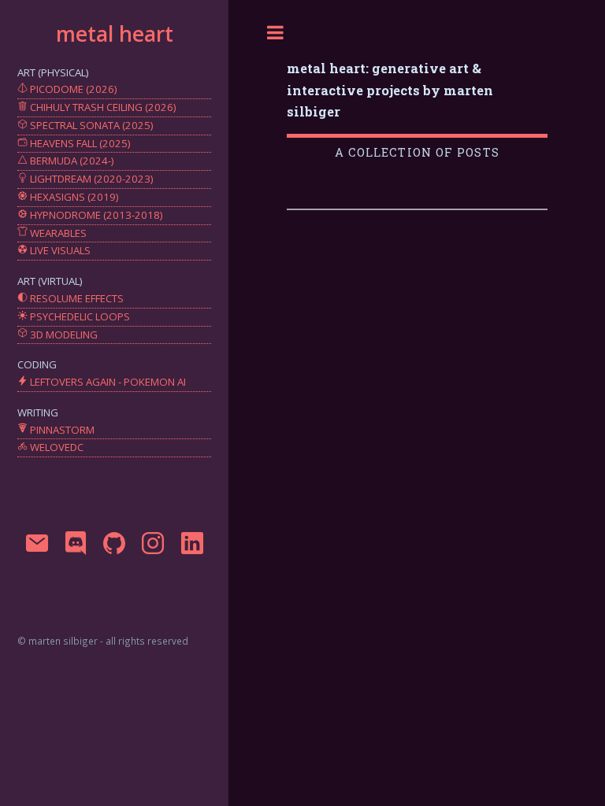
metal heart (114, 34)
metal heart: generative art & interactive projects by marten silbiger (390, 89)
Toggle (276, 32)
